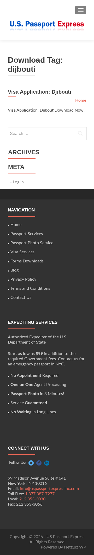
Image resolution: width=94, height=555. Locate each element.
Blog (14, 270)
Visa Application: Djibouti (39, 92)
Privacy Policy (23, 279)
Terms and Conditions (30, 288)
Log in (18, 182)
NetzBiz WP (75, 547)
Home (80, 100)
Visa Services (22, 252)
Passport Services (26, 234)
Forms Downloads (27, 261)
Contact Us (20, 297)
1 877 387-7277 (40, 494)
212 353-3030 (32, 499)
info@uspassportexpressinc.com (49, 489)
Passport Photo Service (31, 243)
